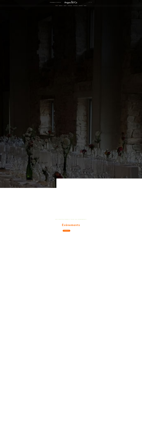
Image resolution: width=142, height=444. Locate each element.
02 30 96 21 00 (59, 2)
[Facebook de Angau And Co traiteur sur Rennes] (89, 2)
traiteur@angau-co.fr (53, 2)
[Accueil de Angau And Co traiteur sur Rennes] (70, 2)
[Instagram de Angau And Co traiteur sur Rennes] (91, 2)
